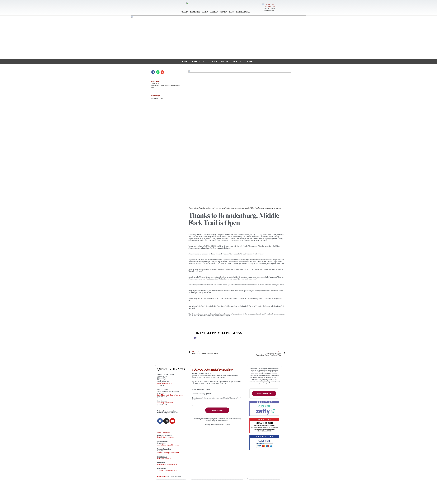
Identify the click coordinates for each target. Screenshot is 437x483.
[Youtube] (172, 421)
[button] (153, 72)
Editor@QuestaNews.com (165, 437)
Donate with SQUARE (264, 393)
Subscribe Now (217, 410)
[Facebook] (160, 421)
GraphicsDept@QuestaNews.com (168, 452)
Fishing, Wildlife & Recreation (168, 85)
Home (184, 62)
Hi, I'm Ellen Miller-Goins (218, 332)
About (236, 62)
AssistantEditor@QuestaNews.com (168, 445)
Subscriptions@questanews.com (167, 470)
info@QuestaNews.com (164, 383)
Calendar (250, 62)
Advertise (197, 62)
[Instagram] (166, 421)
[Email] (195, 338)
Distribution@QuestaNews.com (167, 464)
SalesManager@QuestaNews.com (170, 395)
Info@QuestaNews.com (164, 458)
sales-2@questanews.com (165, 402)
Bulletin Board (155, 85)
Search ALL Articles (218, 62)
